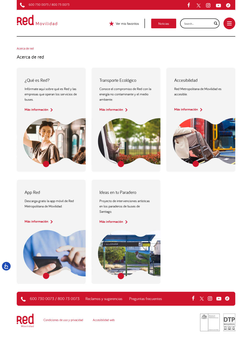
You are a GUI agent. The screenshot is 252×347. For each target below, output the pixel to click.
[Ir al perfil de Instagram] (209, 5)
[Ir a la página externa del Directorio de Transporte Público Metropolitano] (229, 322)
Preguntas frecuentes (145, 298)
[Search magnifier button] (214, 23)
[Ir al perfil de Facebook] (190, 5)
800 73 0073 (60, 4)
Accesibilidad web (104, 320)
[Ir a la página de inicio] (42, 17)
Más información (37, 109)
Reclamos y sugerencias (103, 298)
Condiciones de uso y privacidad (63, 320)
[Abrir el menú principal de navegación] (229, 23)
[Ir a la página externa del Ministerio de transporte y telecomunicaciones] (210, 322)
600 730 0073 (39, 4)
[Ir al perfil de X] (199, 5)
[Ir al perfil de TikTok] (229, 5)
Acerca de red (25, 48)
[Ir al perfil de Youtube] (219, 5)
